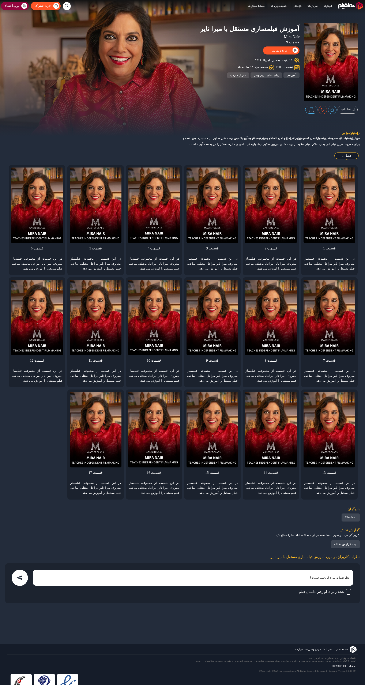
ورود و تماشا (279, 50)
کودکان (297, 6)
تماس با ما (328, 649)
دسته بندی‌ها (256, 6)
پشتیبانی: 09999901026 (343, 666)
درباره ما (298, 649)
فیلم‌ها (328, 6)
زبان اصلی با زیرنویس (266, 75)
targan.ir (333, 671)
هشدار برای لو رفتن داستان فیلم (321, 592)
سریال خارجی (238, 75)
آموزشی (291, 75)
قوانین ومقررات (313, 649)
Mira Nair (351, 517)
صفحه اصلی (342, 649)
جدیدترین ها (279, 6)
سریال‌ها (313, 6)
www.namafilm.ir (287, 671)
